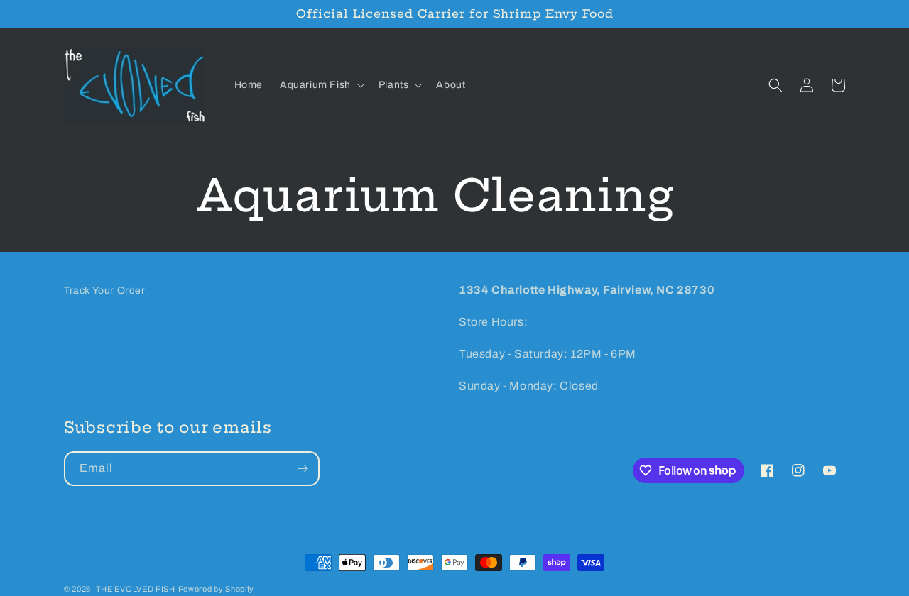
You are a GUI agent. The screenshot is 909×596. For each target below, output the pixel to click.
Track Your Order (105, 290)
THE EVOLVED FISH (135, 589)
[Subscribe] (302, 468)
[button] (320, 85)
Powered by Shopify (216, 589)
